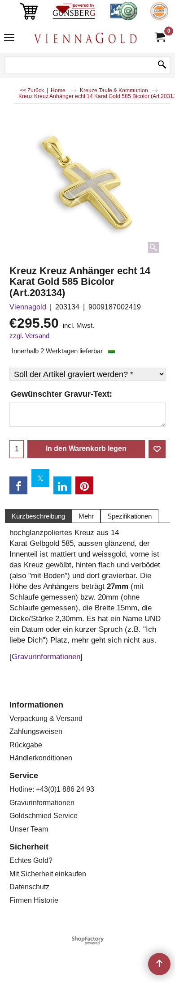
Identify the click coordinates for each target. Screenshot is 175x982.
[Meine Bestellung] (159, 37)
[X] (40, 478)
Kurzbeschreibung (38, 516)
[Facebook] (18, 485)
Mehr (86, 516)
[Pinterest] (84, 485)
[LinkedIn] (62, 485)
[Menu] (9, 39)
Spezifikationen (129, 516)
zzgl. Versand (29, 335)
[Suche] (162, 65)
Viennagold (27, 307)
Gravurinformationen (46, 656)
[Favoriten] (157, 449)
